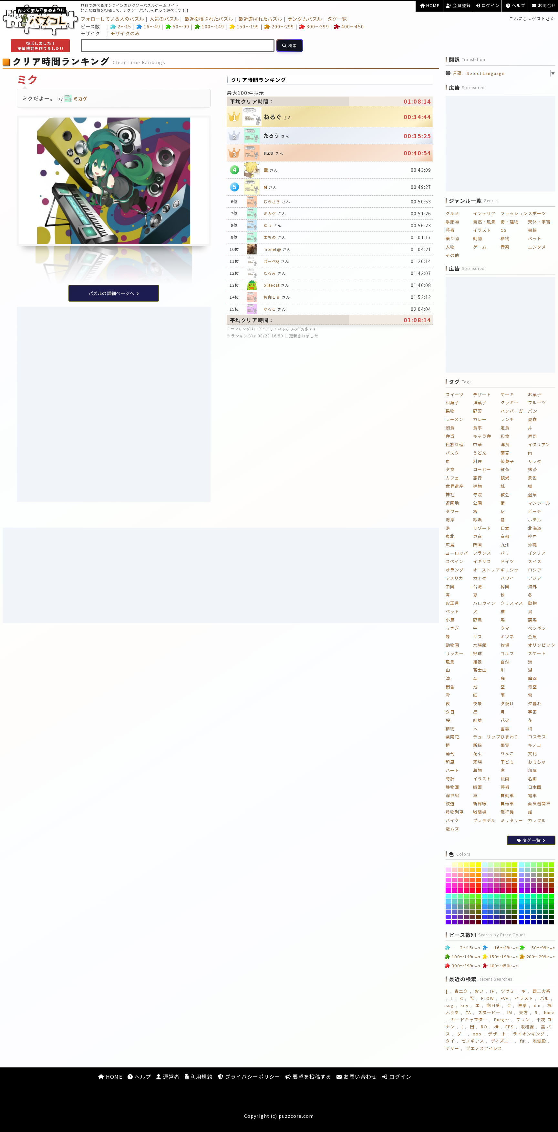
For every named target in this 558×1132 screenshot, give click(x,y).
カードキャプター (469, 1019)
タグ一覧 (337, 18)
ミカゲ (270, 213)
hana (549, 1012)
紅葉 (477, 720)
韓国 (505, 586)
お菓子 (535, 394)
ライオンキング (529, 1034)
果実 (505, 745)
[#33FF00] (515, 896)
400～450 (352, 26)
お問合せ (546, 5)
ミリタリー (512, 820)
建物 (477, 486)
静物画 (452, 787)
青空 (532, 687)
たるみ (270, 273)
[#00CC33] (545, 901)
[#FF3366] (466, 885)
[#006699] (533, 912)
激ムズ (452, 829)
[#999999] (533, 875)
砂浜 (477, 520)
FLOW (487, 998)
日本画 (535, 787)
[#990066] (539, 890)
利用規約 (201, 1076)
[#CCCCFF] (485, 870)
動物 (477, 238)
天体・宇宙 (539, 222)
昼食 (532, 419)
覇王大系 (541, 991)
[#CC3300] (515, 885)
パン (532, 411)
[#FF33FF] (448, 885)
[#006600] (551, 912)
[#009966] (539, 906)
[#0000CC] (527, 922)
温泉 (532, 494)
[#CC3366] (503, 885)
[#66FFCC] (454, 896)
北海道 (535, 528)
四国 (477, 544)
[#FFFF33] (472, 864)
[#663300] (478, 917)
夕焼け (507, 703)
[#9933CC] (527, 885)
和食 (505, 436)
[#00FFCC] (527, 896)
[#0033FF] (521, 917)
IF (492, 991)
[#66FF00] (478, 896)
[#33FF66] (503, 896)
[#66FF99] (460, 896)
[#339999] (497, 906)
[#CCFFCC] (491, 864)
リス (477, 636)
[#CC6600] (515, 880)
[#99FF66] (539, 864)
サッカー (455, 653)
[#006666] (539, 912)
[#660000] (478, 922)
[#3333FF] (485, 917)
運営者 (170, 1076)
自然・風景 (484, 222)
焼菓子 (507, 461)
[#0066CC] (527, 912)
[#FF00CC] (454, 890)
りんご (507, 753)
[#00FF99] (533, 896)
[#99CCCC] (527, 870)
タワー (452, 511)
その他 (452, 255)
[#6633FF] (448, 917)
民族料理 (455, 444)
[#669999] (460, 906)
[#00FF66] (539, 896)
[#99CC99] (533, 870)
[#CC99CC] (491, 875)
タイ (450, 1041)
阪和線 (527, 1027)
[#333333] (509, 917)
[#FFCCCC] (454, 870)
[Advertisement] (113, 355)
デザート (482, 394)
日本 (505, 528)
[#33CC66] (503, 901)
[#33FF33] (509, 896)
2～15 (124, 26)
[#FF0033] (472, 890)
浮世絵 (452, 795)
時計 (450, 779)
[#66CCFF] (448, 901)
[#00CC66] (539, 901)
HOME (432, 5)
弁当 (450, 436)
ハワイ (507, 578)
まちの (270, 237)
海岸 (450, 520)
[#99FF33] (545, 864)
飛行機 (507, 812)
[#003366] (539, 917)
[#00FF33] (545, 896)
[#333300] (515, 917)
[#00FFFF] (521, 896)
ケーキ (507, 394)
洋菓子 (480, 402)
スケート (537, 653)
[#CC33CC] (491, 885)
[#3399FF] (485, 906)
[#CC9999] (497, 875)
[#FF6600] (478, 880)
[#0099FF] (521, 906)
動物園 (452, 645)
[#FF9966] (466, 875)
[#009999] (533, 906)
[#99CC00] (551, 870)
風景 (450, 662)
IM (509, 1012)
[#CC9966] (503, 875)
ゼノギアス (472, 1041)
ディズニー (502, 1041)
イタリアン (539, 444)
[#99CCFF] (521, 870)
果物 (450, 411)
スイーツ (455, 394)
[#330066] (503, 922)
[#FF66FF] (448, 880)
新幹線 (480, 803)
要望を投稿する (311, 1076)
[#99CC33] (545, 870)
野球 (477, 653)
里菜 (522, 1005)
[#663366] (466, 917)
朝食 (450, 428)
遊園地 (452, 503)
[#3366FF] (485, 912)
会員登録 (461, 5)
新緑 (477, 745)
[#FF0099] (460, 890)
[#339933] (509, 906)
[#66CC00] (478, 901)
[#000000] (551, 922)
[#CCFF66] (503, 864)
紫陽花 (452, 737)
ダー (461, 1034)
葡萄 (450, 753)
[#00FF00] (551, 896)
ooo (477, 1034)
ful (523, 1041)
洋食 (505, 444)
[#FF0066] (466, 890)
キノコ (534, 745)
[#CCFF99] (497, 864)
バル (544, 998)
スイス (535, 561)
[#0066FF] (521, 912)
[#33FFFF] (485, 896)
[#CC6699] (497, 880)
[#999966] (539, 875)
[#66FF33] (472, 896)
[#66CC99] (460, 901)
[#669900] (478, 906)
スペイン (454, 561)
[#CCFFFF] (485, 864)
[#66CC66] (466, 901)
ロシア (535, 570)
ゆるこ (270, 309)
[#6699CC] (454, 906)
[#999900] (551, 875)
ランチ (507, 419)
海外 (532, 586)
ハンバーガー (514, 411)
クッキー (510, 402)
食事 (477, 428)
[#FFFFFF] (448, 864)
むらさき (272, 201)
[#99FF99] (533, 864)
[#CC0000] (515, 890)
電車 (532, 795)
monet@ (272, 249)
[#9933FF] (521, 885)
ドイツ (507, 561)
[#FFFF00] (478, 864)
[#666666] (466, 912)
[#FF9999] (460, 875)
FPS (509, 1027)
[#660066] (466, 922)
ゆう (268, 225)
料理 (477, 461)
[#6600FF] (448, 922)
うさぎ (452, 628)
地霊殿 (539, 1041)
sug (450, 1005)
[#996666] (539, 880)
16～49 (152, 26)
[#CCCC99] (497, 870)
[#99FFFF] (521, 864)
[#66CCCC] (454, 901)
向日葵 (493, 1005)
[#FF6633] (472, 880)
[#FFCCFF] (448, 870)
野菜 (477, 411)
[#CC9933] (509, 875)
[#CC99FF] (485, 875)
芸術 (450, 230)
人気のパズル (164, 18)
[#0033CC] (527, 917)
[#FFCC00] (478, 870)
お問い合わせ (359, 1076)
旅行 (477, 478)
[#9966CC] (527, 880)
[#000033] (545, 922)
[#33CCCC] (491, 901)
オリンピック (541, 645)
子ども (507, 762)
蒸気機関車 (539, 803)
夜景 (477, 703)
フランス (482, 553)
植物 (505, 238)
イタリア (537, 553)
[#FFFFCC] (454, 864)
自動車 (507, 795)
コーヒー (482, 469)
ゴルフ (507, 653)
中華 (477, 444)
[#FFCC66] (466, 870)
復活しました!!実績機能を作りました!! (40, 45)
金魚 (532, 636)
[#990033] (545, 890)
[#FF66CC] (454, 880)
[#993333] (545, 885)
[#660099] (460, 922)
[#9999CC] (527, 875)
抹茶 (532, 469)
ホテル (535, 520)
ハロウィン (484, 603)
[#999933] (545, 875)
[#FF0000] (478, 890)
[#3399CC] (491, 906)
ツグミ (507, 991)
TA (468, 1012)
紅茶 (505, 469)
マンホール (539, 503)
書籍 (532, 230)
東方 (523, 1012)
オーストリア (486, 570)
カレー (480, 419)
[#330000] (515, 922)
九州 (505, 544)
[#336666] (503, 912)
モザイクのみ (125, 33)
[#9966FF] (521, 880)
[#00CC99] (533, 901)
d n (537, 1005)
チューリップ (487, 737)
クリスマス (512, 603)
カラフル (537, 820)
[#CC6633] (509, 880)
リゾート (482, 528)
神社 (450, 494)
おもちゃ (537, 762)
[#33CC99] (497, 901)
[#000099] (533, 922)
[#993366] (539, 885)
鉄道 (450, 803)
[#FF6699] (460, 880)
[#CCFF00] (515, 864)
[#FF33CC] (454, 885)
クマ (505, 628)
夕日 (450, 712)
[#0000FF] (521, 922)
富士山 (480, 670)
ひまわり (510, 737)
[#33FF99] (497, 896)
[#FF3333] (472, 885)
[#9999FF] (521, 875)
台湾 (477, 586)
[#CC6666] (503, 880)
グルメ (452, 213)
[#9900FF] (521, 890)
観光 (505, 478)
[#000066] (539, 922)
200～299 (283, 26)
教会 (505, 494)
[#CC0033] (509, 890)
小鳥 (450, 620)
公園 (477, 503)
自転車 (507, 803)
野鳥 (477, 620)
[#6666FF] (448, 912)
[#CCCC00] (515, 870)
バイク (452, 820)
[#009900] (551, 906)
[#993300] (551, 885)
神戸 (532, 536)
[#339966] (503, 906)
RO (484, 1027)
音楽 (505, 247)
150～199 (248, 26)
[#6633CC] (454, 917)
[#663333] (472, 917)
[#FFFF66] (466, 864)
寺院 (477, 494)
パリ (505, 553)
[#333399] (497, 917)
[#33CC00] (515, 901)
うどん (480, 453)
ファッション (514, 213)
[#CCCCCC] (491, 870)
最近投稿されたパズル (208, 18)
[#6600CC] (454, 922)
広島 (450, 544)
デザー (452, 1048)
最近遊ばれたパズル (260, 18)
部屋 (532, 770)
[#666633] (472, 912)
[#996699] (533, 880)
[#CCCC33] (509, 870)
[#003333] (545, 917)
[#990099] (533, 890)
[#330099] (497, 922)
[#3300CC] (491, 922)
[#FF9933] (472, 875)
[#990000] (551, 890)
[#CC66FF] (485, 880)
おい (479, 991)
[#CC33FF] (485, 885)
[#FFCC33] (472, 870)
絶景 (477, 662)
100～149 (213, 26)
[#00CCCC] (527, 901)
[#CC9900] (515, 875)
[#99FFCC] (527, 864)
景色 (532, 478)
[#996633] (545, 880)
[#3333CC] (491, 917)
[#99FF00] (551, 864)
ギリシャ (510, 570)
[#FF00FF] (448, 890)
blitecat (272, 285)
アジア (534, 578)
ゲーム (480, 247)
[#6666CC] (454, 912)
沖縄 (532, 544)
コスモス (537, 737)
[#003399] (533, 917)
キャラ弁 (482, 436)
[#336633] (509, 912)
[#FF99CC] (454, 875)
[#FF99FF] (448, 875)
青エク (461, 991)
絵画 (505, 779)
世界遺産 (455, 486)
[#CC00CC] (491, 890)
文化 (532, 753)
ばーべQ (271, 261)
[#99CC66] (539, 870)
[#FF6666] (466, 880)
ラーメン (454, 419)
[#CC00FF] (485, 890)
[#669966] (466, 906)
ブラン (523, 1019)
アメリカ (454, 578)
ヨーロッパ (457, 553)
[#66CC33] (472, 901)
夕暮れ (535, 703)
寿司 (532, 436)
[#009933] (545, 906)
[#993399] (533, 885)
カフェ (452, 478)
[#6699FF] (448, 906)
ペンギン (537, 628)
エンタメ (537, 247)
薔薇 (505, 729)
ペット (535, 238)
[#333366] (503, 917)
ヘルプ (518, 5)
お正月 (452, 603)
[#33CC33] (509, 901)
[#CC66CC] (491, 880)
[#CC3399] (497, 885)
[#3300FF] (485, 922)
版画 (477, 787)
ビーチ (535, 511)
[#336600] (515, 912)
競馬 (532, 620)
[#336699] (497, 912)
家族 (477, 762)
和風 (450, 762)
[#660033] (472, 922)
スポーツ (537, 213)
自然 (505, 662)
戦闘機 (480, 812)
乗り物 (452, 238)
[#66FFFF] (448, 896)
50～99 (181, 26)
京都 (505, 536)
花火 (505, 720)
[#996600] (551, 880)
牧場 (505, 645)
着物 (477, 770)
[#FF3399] (460, 885)
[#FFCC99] (460, 870)
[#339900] (515, 906)
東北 (450, 536)
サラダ (535, 461)
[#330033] (509, 922)
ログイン (490, 5)
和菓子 (452, 402)
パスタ (452, 453)
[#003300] (551, 917)
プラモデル (484, 820)
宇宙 (532, 712)
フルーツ (537, 402)
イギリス (482, 561)
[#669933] (472, 906)
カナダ (480, 578)
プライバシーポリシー (251, 1076)
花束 (477, 753)
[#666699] (460, 912)
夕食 (450, 469)
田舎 (450, 687)
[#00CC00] (551, 901)
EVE (504, 998)
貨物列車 (455, 812)
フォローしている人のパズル (112, 18)
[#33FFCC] (491, 896)
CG (504, 230)
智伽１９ (272, 297)
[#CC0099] (497, 890)
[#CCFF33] (509, 864)
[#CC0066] (503, 890)
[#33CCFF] (485, 901)
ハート (452, 770)
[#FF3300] (478, 885)
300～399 (317, 26)
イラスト (482, 230)
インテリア (484, 213)
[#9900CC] (527, 890)
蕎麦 (505, 453)
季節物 (452, 222)
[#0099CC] (527, 906)
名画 (532, 779)
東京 (477, 536)
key (464, 1005)
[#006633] (545, 912)
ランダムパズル (305, 18)
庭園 (532, 678)
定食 (505, 428)
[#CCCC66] (503, 870)
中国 (450, 586)
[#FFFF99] (460, 864)
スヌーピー (489, 1012)
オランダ (455, 570)
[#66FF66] (466, 896)
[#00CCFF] (521, 901)
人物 (450, 247)
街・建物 (510, 222)
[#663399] (460, 917)
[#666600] (478, 912)
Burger (502, 1019)
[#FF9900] (478, 875)
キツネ (507, 636)
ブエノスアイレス (484, 1048)
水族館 (480, 645)
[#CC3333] (509, 885)
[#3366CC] (491, 912)
